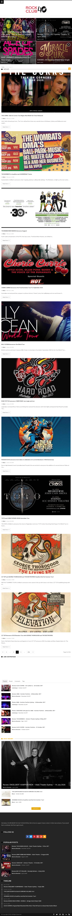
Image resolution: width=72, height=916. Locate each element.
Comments (17, 681)
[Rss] (44, 836)
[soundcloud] (41, 836)
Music (4, 118)
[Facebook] (27, 836)
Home (2, 67)
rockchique (15, 688)
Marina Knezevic (16, 696)
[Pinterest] (34, 836)
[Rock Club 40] (36, 5)
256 (29, 652)
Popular (5, 681)
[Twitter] (30, 836)
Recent (11, 681)
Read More (5, 127)
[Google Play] (37, 836)
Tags (23, 681)
